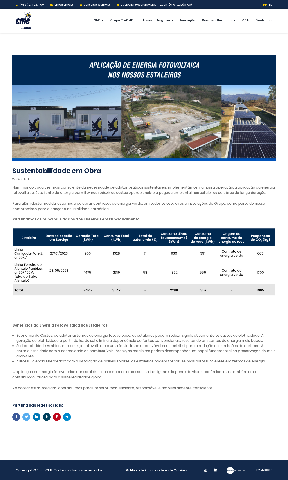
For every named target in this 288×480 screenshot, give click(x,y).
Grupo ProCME (121, 20)
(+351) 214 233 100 (32, 5)
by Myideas (264, 470)
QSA (245, 20)
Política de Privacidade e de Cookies (156, 470)
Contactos (263, 20)
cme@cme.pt (63, 5)
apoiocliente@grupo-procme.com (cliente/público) (156, 5)
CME (97, 20)
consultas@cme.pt (97, 5)
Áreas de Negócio (156, 20)
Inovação (187, 20)
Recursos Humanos (217, 20)
